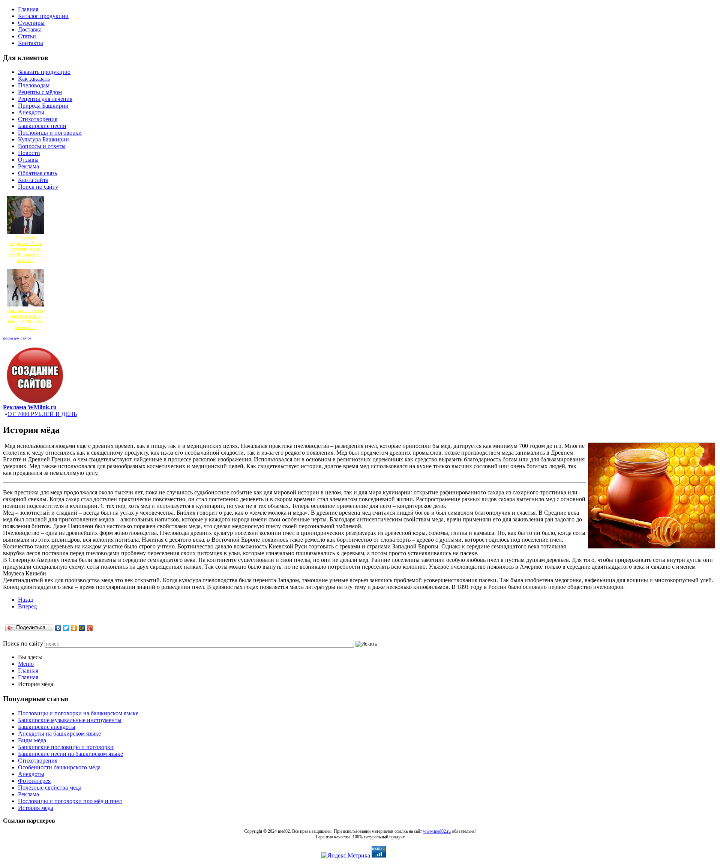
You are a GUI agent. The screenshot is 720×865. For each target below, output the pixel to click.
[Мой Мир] (82, 628)
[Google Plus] (90, 628)
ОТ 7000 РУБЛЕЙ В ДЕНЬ (42, 414)
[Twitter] (66, 628)
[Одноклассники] (74, 628)
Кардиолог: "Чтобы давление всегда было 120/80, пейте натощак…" (25, 319)
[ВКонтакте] (58, 628)
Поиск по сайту (23, 643)
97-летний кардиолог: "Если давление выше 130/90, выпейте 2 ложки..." (25, 249)
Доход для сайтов (17, 338)
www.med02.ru (437, 831)
